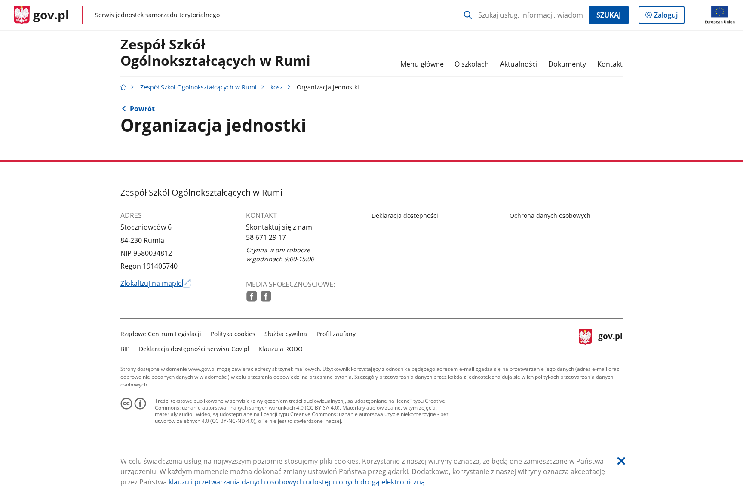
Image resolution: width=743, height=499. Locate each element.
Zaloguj (669, 17)
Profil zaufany (336, 334)
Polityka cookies (233, 334)
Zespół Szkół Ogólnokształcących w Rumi (215, 53)
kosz (276, 87)
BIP (124, 349)
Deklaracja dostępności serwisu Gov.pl (194, 349)
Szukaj (608, 15)
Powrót (142, 108)
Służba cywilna (285, 334)
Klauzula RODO (280, 349)
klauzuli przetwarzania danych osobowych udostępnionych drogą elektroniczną (297, 482)
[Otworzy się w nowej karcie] (252, 296)
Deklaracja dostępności (405, 215)
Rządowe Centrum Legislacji (160, 334)
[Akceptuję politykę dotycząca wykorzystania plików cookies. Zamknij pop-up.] (621, 460)
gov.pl (610, 340)
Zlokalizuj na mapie (155, 283)
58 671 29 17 (266, 237)
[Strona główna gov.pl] (123, 87)
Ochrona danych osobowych (550, 215)
